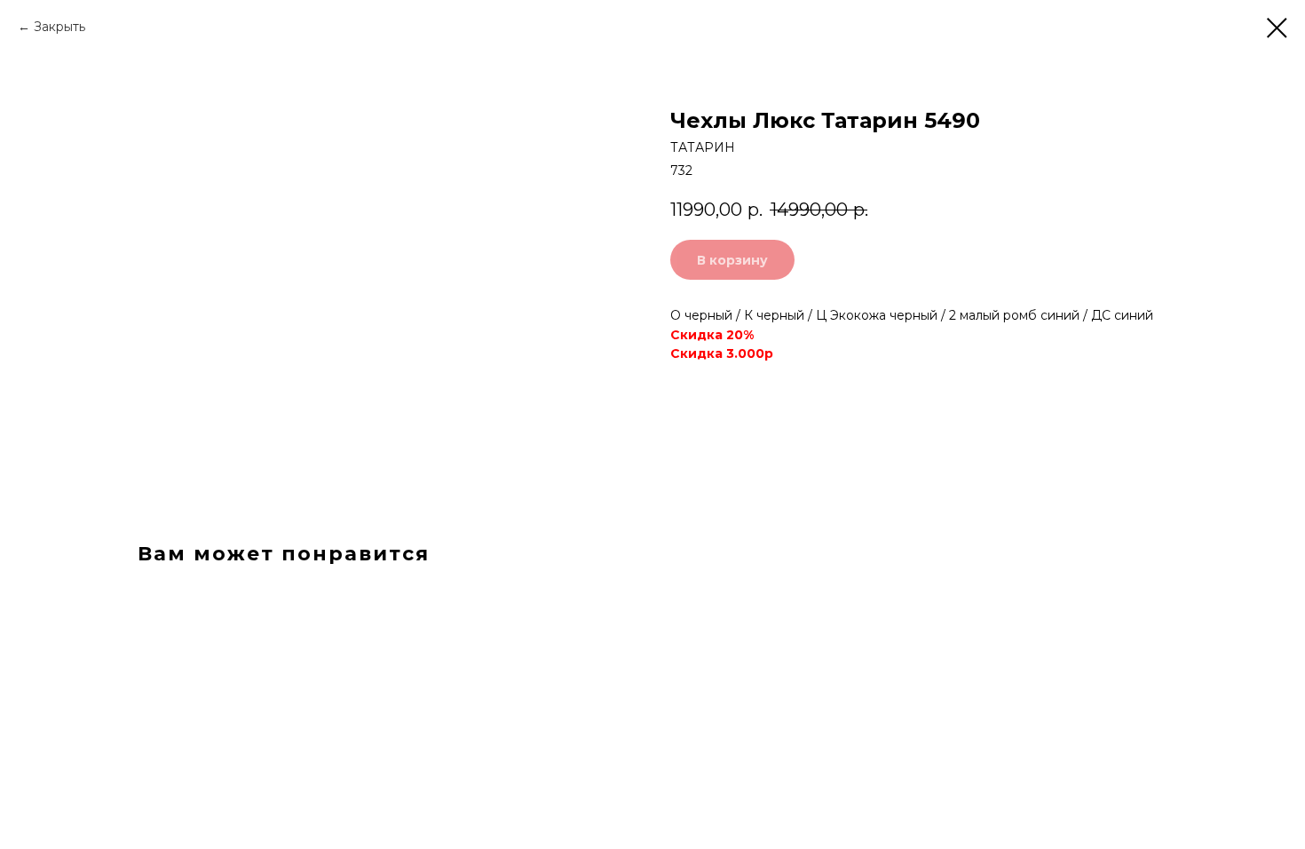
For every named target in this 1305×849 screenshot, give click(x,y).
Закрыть (59, 27)
